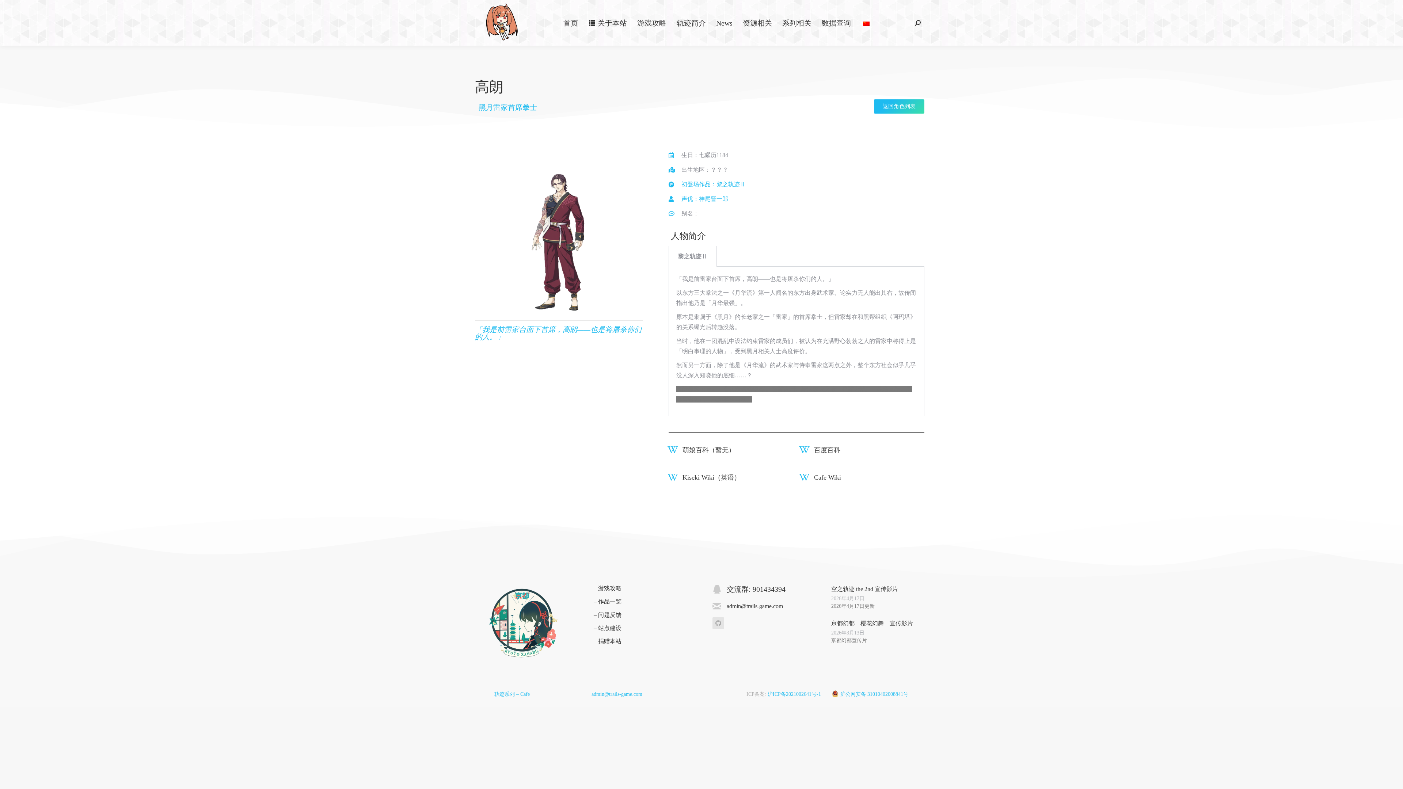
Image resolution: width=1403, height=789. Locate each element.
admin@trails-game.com (617, 694)
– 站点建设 (607, 628)
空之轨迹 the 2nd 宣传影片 (864, 589)
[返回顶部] (1392, 778)
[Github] (718, 623)
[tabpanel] (796, 341)
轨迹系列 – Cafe (512, 694)
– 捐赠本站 (607, 641)
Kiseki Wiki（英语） (712, 477)
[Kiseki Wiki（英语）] (673, 477)
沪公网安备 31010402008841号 (874, 694)
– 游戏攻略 (607, 588)
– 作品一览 (607, 601)
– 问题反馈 (607, 615)
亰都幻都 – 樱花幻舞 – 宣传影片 (872, 623)
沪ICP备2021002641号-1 (794, 694)
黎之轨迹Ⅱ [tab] (692, 256)
